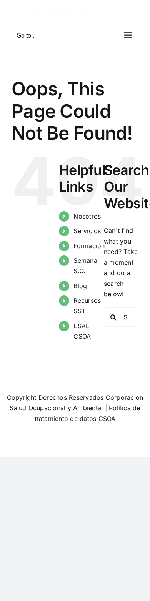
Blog (80, 286)
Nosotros (87, 216)
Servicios (87, 231)
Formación (89, 246)
